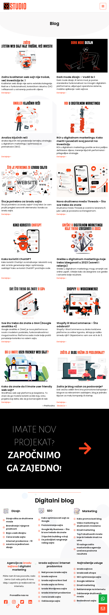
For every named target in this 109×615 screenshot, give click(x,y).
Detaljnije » (6, 93)
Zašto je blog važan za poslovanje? (80, 386)
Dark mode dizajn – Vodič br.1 (76, 77)
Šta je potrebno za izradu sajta (21, 201)
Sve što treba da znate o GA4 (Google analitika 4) (26, 324)
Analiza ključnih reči (14, 137)
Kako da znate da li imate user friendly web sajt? (26, 388)
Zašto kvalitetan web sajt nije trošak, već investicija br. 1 (25, 78)
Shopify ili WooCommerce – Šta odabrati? (77, 324)
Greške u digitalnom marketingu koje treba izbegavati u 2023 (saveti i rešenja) (81, 262)
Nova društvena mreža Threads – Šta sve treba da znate (81, 203)
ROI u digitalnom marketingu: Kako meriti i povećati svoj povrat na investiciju (80, 141)
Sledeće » (62, 405)
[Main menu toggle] (103, 6)
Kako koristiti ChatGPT (16, 259)
